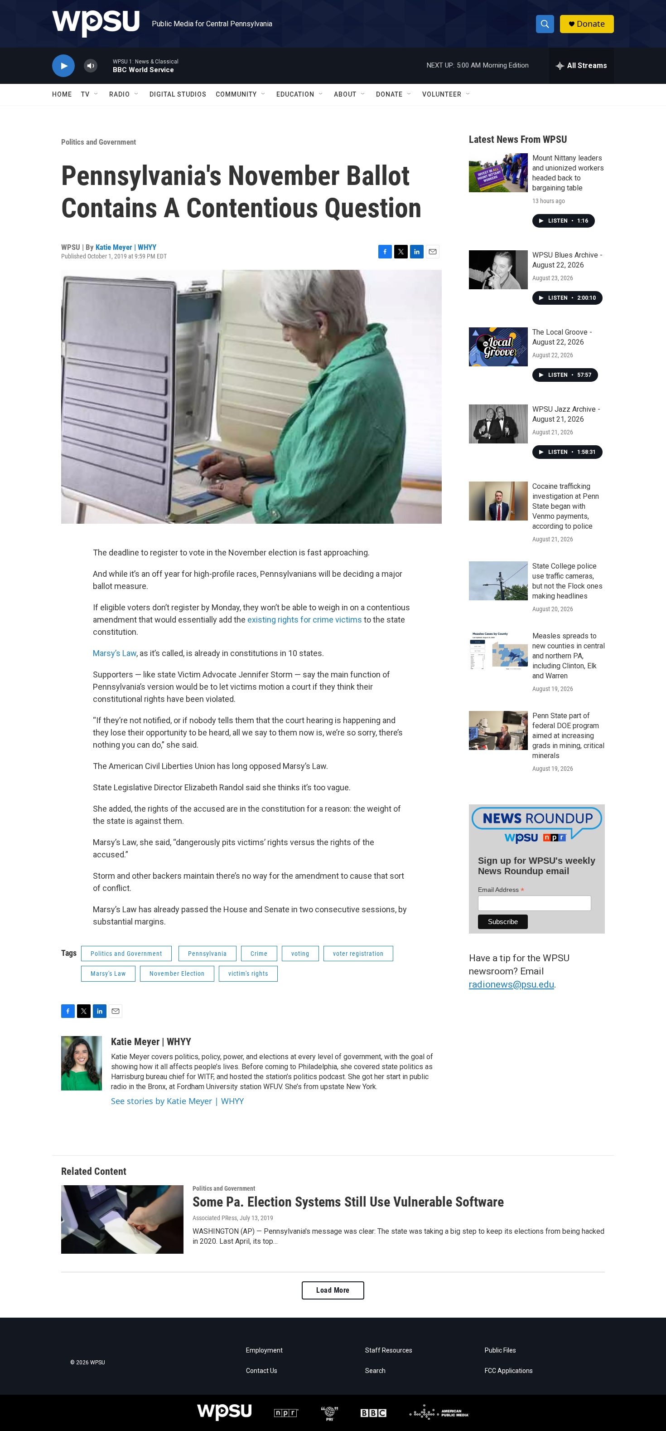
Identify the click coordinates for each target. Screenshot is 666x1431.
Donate (591, 24)
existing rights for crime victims (304, 619)
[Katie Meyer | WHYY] (81, 1063)
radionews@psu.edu (511, 984)
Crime (259, 953)
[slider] (105, 65)
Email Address (501, 890)
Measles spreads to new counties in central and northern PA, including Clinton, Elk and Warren (568, 656)
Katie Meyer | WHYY (126, 247)
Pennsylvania (207, 953)
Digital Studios (178, 94)
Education (295, 94)
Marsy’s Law (114, 653)
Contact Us (261, 1371)
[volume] (90, 66)
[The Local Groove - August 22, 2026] (498, 346)
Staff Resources (388, 1350)
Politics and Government (98, 141)
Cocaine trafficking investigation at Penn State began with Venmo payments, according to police (565, 506)
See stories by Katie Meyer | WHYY (177, 1100)
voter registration (358, 953)
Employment (264, 1350)
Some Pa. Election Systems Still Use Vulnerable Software (348, 1202)
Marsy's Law (108, 973)
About (345, 94)
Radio (119, 94)
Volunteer (442, 94)
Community (236, 94)
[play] (63, 66)
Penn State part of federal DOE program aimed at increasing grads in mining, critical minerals (568, 735)
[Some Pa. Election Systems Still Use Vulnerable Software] (122, 1219)
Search (375, 1371)
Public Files (500, 1350)
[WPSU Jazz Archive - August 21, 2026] (498, 423)
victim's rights (248, 973)
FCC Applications (509, 1371)
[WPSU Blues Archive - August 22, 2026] (498, 269)
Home (62, 94)
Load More (333, 1290)
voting (300, 953)
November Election (177, 973)
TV (85, 94)
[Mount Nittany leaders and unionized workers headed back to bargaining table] (498, 172)
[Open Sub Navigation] (96, 94)
